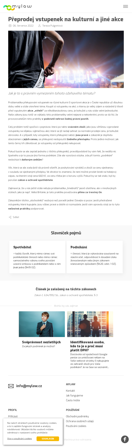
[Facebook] (125, 439)
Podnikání (79, 247)
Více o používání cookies (19, 438)
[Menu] (125, 6)
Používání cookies (76, 426)
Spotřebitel (22, 247)
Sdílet (16, 217)
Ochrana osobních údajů (80, 421)
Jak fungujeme (74, 395)
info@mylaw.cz (29, 386)
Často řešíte (73, 400)
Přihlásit (13, 416)
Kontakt (70, 390)
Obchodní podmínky (77, 416)
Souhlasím (48, 438)
